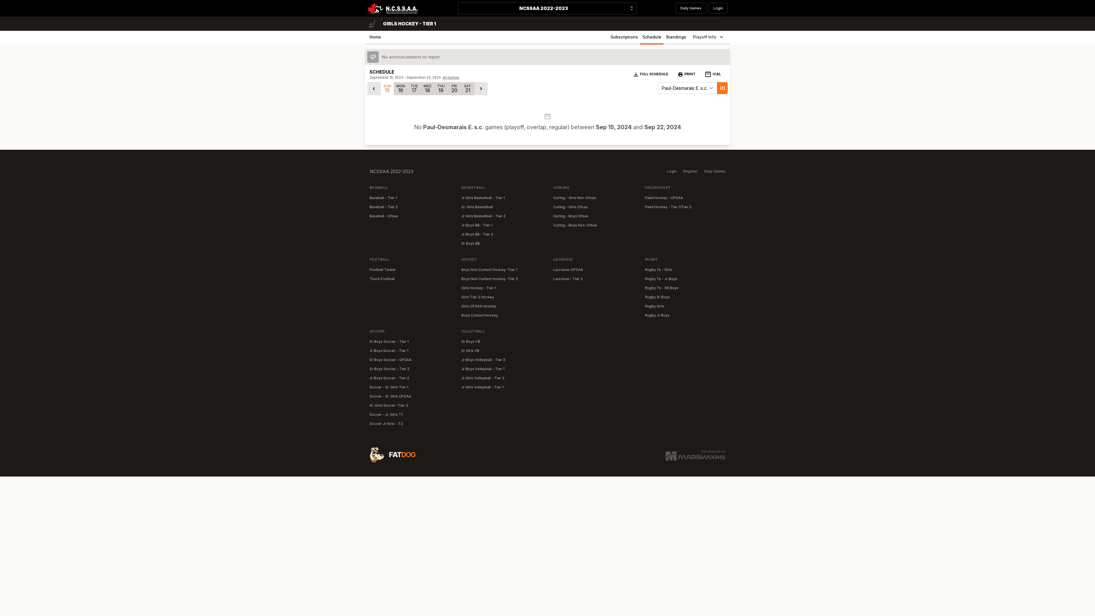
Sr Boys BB (470, 243)
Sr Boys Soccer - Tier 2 (389, 369)
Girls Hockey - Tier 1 (478, 288)
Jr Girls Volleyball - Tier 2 (482, 378)
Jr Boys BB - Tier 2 (477, 234)
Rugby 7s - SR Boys (661, 288)
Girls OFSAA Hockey (478, 306)
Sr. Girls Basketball (477, 207)
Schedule (651, 37)
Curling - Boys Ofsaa (570, 216)
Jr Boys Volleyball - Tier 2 (483, 360)
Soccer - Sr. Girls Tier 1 (389, 387)
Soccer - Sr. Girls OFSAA (390, 396)
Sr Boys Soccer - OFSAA (390, 360)
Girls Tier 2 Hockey (477, 297)
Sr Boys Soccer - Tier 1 (389, 341)
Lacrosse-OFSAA (568, 270)
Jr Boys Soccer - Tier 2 (389, 378)
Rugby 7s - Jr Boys (661, 279)
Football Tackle (383, 270)
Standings (676, 37)
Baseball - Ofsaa (384, 216)
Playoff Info (704, 37)
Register (690, 171)
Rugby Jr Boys (657, 315)
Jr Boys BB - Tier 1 (476, 225)
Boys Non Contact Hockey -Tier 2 (489, 279)
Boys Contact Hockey (479, 315)
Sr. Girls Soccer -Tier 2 (389, 405)
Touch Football (382, 279)
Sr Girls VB (470, 350)
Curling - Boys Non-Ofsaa (575, 225)
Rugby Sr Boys (657, 297)
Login (718, 8)
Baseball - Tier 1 (383, 198)
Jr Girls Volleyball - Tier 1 (482, 387)
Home (375, 37)
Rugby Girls (654, 306)
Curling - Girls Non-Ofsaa (574, 198)
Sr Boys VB (470, 341)
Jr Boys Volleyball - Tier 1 (482, 369)
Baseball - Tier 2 (384, 207)
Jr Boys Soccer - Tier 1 (389, 350)
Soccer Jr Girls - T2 (386, 424)
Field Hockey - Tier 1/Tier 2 (668, 207)
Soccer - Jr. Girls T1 (386, 414)
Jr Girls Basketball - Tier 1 (483, 198)
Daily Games (690, 8)
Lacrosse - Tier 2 (568, 279)
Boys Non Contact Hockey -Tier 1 (489, 270)
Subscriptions (624, 37)
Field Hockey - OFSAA (664, 198)
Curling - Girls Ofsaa (570, 207)
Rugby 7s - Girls (658, 270)
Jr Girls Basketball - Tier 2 (483, 216)
